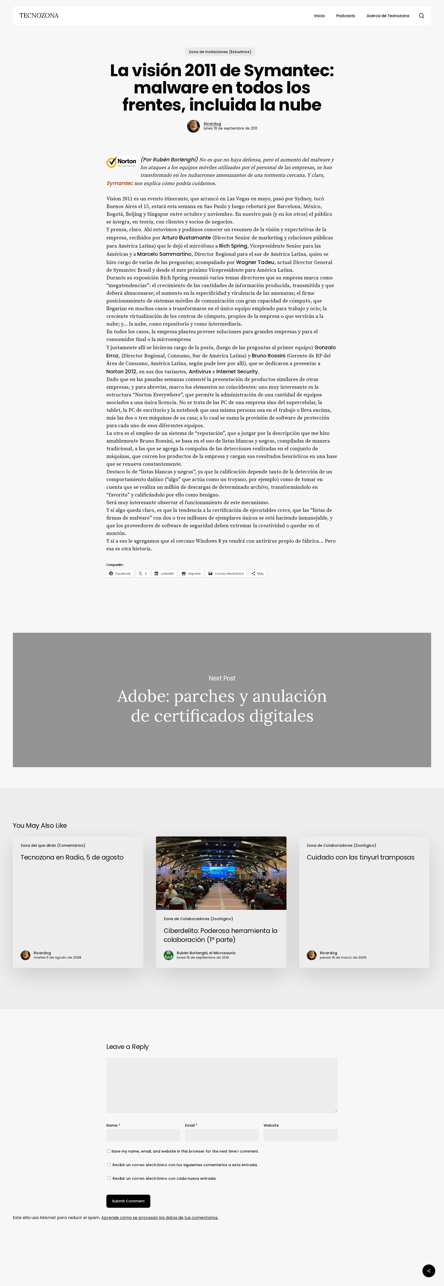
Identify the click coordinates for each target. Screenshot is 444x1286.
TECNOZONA (39, 16)
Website (271, 1125)
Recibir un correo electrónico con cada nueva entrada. (164, 1178)
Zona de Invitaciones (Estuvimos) (220, 51)
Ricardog (212, 123)
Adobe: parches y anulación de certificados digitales (222, 700)
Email (191, 1125)
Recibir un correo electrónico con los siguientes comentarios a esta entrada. (185, 1164)
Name (113, 1125)
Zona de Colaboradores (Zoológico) (198, 919)
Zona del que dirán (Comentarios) (53, 845)
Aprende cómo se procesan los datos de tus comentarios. (159, 1218)
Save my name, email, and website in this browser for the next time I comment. (185, 1151)
